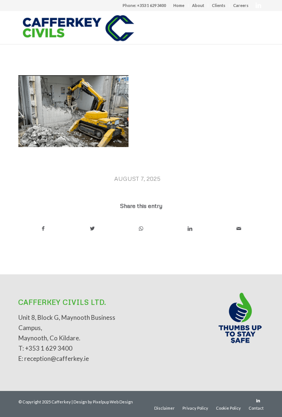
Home (178, 5)
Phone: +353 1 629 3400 (144, 5)
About (198, 5)
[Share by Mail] (239, 228)
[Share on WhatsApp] (141, 228)
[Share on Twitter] (92, 228)
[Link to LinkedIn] (258, 5)
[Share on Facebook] (43, 228)
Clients (218, 5)
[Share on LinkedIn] (190, 228)
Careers (241, 5)
